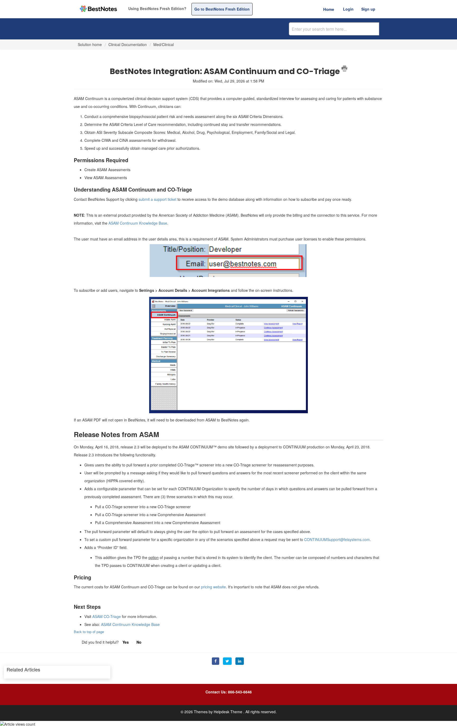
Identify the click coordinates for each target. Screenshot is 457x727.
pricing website (213, 586)
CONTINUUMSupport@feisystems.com (337, 539)
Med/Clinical (163, 44)
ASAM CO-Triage (106, 616)
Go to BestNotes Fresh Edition (222, 9)
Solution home (90, 44)
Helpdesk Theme (228, 711)
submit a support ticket (157, 199)
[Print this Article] (344, 68)
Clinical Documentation (127, 44)
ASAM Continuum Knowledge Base (137, 223)
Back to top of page (89, 631)
